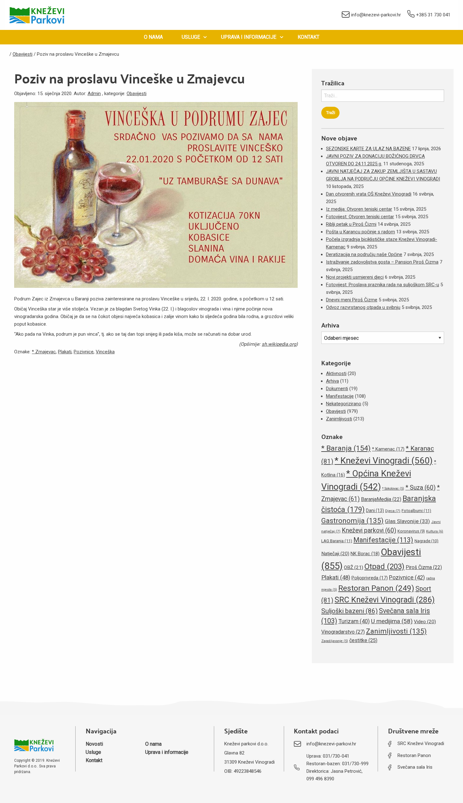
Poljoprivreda (370, 578)
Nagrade (426, 540)
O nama (153, 37)
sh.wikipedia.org (279, 344)
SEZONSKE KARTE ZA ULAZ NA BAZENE (368, 148)
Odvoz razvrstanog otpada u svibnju (363, 307)
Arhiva (332, 381)
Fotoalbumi (416, 510)
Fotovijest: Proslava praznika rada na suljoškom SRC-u (382, 285)
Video (425, 621)
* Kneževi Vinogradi (383, 460)
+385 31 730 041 (433, 15)
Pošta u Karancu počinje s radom (360, 232)
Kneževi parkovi (369, 530)
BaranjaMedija (381, 499)
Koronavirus (411, 531)
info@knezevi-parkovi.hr (376, 15)
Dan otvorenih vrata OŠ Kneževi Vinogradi (368, 194)
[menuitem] (153, 37)
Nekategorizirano (343, 404)
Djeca (392, 511)
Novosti (94, 744)
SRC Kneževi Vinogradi (384, 599)
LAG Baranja (336, 540)
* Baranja (346, 448)
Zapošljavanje (334, 641)
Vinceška (105, 352)
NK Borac (365, 553)
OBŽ (353, 567)
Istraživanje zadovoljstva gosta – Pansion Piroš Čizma (382, 262)
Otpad (384, 566)
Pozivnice (84, 352)
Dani (375, 510)
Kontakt (308, 37)
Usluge (191, 37)
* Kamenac (388, 449)
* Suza (420, 487)
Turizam (354, 621)
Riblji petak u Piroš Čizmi (351, 224)
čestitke (363, 640)
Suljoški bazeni (349, 611)
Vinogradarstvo (343, 632)
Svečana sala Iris (414, 767)
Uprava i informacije (248, 37)
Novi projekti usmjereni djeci (355, 277)
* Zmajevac (44, 352)
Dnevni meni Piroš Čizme (351, 300)
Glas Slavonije (407, 521)
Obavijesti (136, 93)
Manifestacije (340, 396)
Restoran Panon (376, 588)
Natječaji (335, 553)
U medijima (392, 621)
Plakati (64, 352)
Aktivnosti (336, 373)
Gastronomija (352, 520)
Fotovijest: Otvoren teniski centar (360, 216)
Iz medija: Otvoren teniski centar (359, 209)
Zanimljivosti (339, 419)
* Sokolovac (393, 489)
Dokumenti (337, 388)
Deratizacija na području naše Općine (364, 254)
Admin (94, 93)
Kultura (434, 531)
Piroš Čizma (424, 567)
